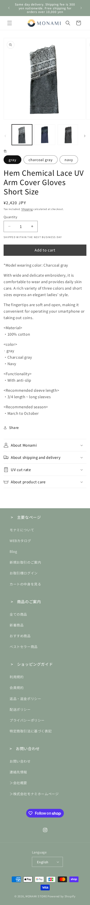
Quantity (10, 217)
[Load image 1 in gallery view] (22, 134)
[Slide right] (84, 136)
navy (69, 159)
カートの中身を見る (25, 584)
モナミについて (22, 529)
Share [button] (14, 427)
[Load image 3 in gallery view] (68, 134)
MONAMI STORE (36, 896)
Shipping (27, 209)
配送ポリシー (20, 709)
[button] (9, 23)
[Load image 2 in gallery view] (45, 134)
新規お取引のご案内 (25, 562)
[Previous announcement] (9, 8)
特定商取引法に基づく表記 (31, 731)
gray (12, 159)
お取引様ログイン (24, 573)
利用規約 (17, 676)
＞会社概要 (18, 782)
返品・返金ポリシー (25, 698)
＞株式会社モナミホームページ (34, 793)
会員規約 (17, 687)
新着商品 (17, 625)
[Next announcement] (81, 8)
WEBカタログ (20, 540)
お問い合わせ (20, 761)
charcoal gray (41, 159)
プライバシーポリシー (27, 720)
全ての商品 (18, 614)
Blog (13, 551)
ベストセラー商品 (24, 646)
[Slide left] (5, 136)
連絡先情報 (18, 772)
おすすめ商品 (20, 635)
